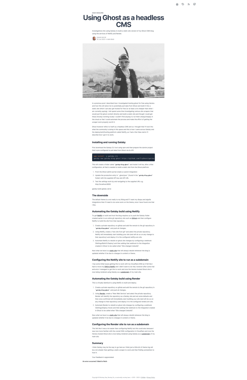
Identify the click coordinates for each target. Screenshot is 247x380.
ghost (94, 13)
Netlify (99, 215)
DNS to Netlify (110, 267)
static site (113, 251)
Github (134, 218)
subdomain (125, 272)
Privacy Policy (151, 377)
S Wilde (143, 377)
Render (102, 293)
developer (100, 13)
